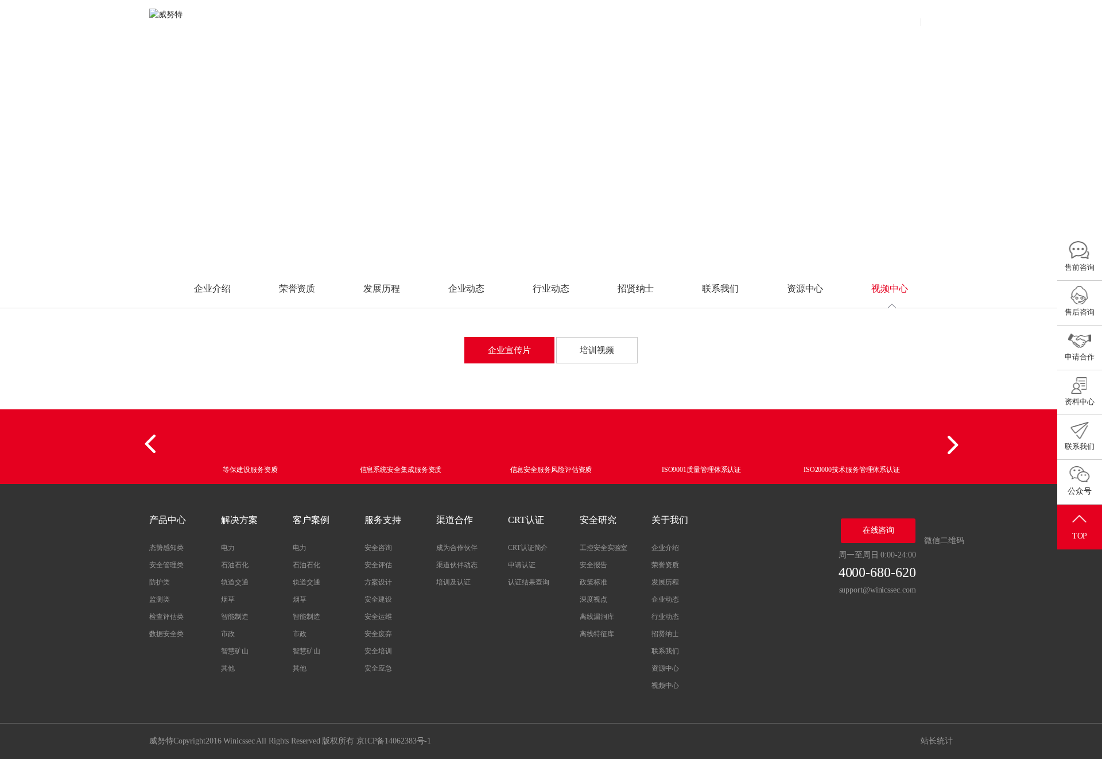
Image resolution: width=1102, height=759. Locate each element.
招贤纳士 (636, 288)
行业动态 (551, 288)
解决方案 (428, 20)
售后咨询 (1080, 312)
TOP (1080, 536)
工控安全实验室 (603, 548)
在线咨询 (879, 530)
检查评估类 (166, 617)
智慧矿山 (235, 651)
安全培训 (378, 651)
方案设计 (378, 582)
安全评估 (378, 565)
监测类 (159, 599)
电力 (228, 548)
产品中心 (373, 20)
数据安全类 (166, 634)
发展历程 (381, 288)
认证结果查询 (528, 582)
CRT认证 (654, 20)
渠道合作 (597, 20)
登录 (906, 20)
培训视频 (597, 350)
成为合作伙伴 (456, 548)
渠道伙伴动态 (456, 565)
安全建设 (378, 599)
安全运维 (378, 617)
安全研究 (710, 20)
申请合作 (1080, 357)
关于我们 (766, 20)
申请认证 (522, 565)
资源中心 (805, 288)
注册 (938, 20)
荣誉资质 (297, 288)
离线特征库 (597, 634)
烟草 (228, 599)
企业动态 (466, 288)
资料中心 (1080, 401)
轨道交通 (235, 582)
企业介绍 (212, 288)
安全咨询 (378, 548)
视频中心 (889, 288)
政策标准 (593, 582)
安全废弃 (378, 634)
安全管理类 (166, 565)
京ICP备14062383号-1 (393, 741)
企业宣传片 (509, 350)
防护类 (159, 582)
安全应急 (378, 668)
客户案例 (485, 20)
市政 (228, 634)
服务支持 (541, 20)
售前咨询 (1080, 267)
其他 (228, 668)
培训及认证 (453, 582)
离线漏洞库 (597, 617)
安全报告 (593, 565)
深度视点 (593, 599)
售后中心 (822, 20)
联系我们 (720, 288)
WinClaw (316, 20)
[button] (152, 444)
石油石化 (235, 565)
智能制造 (235, 617)
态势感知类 (166, 548)
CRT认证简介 (528, 548)
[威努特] (183, 20)
